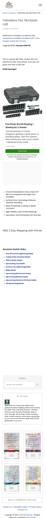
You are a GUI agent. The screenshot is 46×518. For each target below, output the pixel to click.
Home (5, 13)
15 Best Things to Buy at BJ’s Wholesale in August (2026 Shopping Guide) (12, 441)
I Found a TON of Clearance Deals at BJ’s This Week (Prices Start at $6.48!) (12, 474)
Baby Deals (11, 270)
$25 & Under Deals (14, 260)
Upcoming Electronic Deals (18, 273)
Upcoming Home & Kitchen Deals (21, 280)
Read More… (18, 421)
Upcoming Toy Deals (15, 263)
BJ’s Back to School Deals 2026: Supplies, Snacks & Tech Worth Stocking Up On (33, 441)
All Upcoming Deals (15, 283)
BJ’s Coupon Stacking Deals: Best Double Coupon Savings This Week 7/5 (33, 474)
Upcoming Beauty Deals (17, 277)
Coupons (12, 13)
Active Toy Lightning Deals (18, 267)
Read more (14, 455)
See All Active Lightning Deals (19, 253)
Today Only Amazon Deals (18, 257)
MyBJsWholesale (26, 515)
